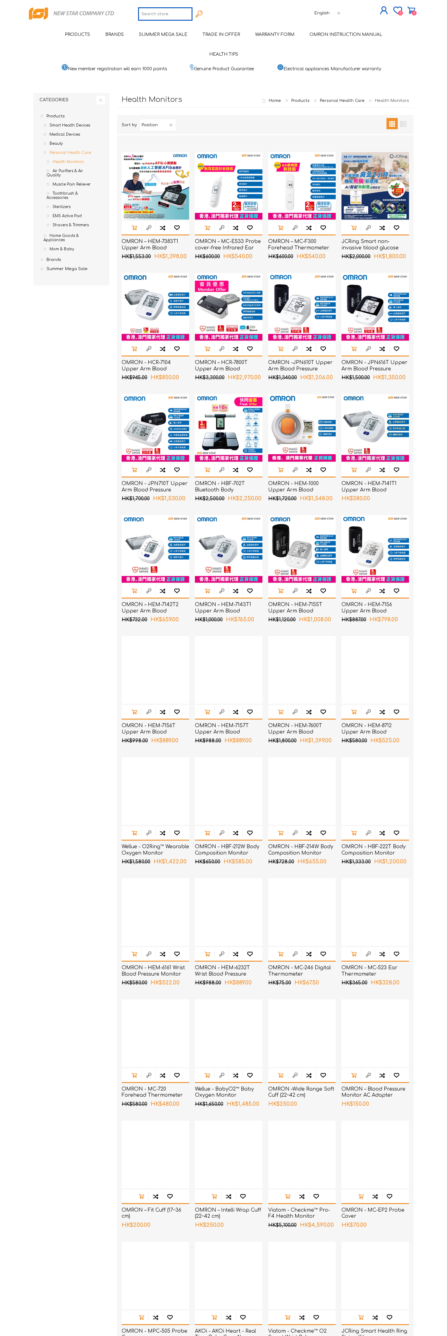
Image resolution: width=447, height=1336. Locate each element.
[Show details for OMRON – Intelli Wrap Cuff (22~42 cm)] (228, 1154)
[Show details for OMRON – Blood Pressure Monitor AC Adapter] (375, 1033)
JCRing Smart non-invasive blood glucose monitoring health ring (370, 248)
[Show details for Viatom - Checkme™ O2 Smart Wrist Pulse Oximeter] (302, 1275)
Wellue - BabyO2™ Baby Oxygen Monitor (224, 1092)
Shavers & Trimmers (71, 225)
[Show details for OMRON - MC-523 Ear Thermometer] (375, 912)
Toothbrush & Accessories (62, 195)
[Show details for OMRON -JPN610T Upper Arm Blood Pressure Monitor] (302, 307)
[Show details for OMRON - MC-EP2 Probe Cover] (375, 1154)
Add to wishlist (177, 227)
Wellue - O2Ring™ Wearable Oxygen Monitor (155, 850)
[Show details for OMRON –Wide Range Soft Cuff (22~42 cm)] (302, 1033)
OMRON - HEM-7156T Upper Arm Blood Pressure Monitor (148, 732)
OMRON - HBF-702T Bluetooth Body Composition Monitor (221, 490)
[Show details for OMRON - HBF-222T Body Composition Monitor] (375, 791)
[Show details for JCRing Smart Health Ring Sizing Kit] (375, 1275)
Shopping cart (411, 10)
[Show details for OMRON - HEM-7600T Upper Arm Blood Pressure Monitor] (302, 670)
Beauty (56, 143)
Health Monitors (68, 162)
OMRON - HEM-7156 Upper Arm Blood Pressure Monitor (366, 611)
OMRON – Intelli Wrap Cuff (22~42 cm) (228, 1213)
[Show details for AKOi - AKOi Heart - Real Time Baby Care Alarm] (228, 1275)
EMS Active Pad (67, 216)
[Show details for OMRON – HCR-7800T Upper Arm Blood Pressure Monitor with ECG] (228, 307)
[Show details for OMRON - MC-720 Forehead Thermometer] (155, 1033)
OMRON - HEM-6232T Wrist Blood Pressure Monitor (222, 974)
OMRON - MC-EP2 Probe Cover (372, 1213)
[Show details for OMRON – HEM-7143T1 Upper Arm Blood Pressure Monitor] (228, 549)
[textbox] (165, 14)
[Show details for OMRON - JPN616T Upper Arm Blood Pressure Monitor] (375, 307)
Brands (54, 260)
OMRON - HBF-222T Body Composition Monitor (373, 850)
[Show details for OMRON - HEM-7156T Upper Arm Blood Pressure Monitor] (155, 670)
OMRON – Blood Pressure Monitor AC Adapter (373, 1092)
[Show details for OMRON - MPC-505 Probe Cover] (155, 1275)
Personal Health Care (70, 153)
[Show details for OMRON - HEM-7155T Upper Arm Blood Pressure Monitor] (302, 549)
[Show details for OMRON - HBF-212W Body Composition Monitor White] (228, 791)
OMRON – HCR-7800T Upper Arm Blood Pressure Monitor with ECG (228, 369)
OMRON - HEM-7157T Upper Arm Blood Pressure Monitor (222, 732)
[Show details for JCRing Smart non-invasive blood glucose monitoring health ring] (375, 186)
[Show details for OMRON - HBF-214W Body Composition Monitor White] (302, 791)
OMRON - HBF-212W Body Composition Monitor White (227, 853)
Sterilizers (62, 207)
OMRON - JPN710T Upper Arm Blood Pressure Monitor (155, 490)
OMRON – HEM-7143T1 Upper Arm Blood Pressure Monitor (223, 611)
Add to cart (134, 227)
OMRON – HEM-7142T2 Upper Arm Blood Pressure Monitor (150, 611)
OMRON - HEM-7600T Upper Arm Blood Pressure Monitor (295, 732)
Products (56, 116)
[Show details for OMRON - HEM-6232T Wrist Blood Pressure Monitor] (228, 912)
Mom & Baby (62, 249)
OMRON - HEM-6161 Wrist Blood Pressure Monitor (153, 971)
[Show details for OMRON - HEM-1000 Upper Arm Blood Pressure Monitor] (302, 428)
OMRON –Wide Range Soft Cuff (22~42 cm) (301, 1092)
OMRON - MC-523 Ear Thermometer (369, 971)
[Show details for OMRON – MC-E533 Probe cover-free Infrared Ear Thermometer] (228, 186)
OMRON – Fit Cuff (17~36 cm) (151, 1213)
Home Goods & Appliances (61, 238)
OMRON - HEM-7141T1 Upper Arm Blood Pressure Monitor (369, 490)
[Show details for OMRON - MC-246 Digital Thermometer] (302, 912)
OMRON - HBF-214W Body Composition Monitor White (300, 853)
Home (275, 101)
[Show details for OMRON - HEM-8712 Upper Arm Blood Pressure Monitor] (375, 670)
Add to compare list (162, 227)
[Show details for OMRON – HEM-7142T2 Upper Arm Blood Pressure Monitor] (155, 549)
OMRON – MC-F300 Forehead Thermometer (298, 245)
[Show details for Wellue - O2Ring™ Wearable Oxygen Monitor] (155, 791)
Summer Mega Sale (67, 269)
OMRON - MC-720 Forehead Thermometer (152, 1092)
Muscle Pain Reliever (72, 184)
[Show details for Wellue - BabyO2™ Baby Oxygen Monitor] (228, 1033)
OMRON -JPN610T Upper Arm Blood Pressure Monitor (300, 369)
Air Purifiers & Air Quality (65, 173)
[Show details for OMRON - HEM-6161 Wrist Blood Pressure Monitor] (155, 912)
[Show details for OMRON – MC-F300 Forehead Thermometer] (302, 186)
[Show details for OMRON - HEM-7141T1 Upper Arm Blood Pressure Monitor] (375, 428)
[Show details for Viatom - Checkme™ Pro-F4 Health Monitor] (302, 1154)
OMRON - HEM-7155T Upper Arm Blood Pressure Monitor (295, 611)
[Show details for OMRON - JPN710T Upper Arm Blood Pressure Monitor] (155, 428)
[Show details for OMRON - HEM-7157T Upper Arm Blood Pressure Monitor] (228, 670)
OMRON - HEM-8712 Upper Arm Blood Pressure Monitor (366, 732)
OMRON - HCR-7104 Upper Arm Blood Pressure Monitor (146, 369)
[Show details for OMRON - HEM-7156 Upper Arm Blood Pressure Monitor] (375, 549)
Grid (392, 123)
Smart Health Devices (70, 125)
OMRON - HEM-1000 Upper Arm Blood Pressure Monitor (293, 490)
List (403, 123)
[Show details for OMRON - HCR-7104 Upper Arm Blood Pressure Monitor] (155, 307)
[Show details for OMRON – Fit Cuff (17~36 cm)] (155, 1154)
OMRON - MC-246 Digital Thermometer (299, 971)
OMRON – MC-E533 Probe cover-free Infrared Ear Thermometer (228, 248)
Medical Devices (65, 134)
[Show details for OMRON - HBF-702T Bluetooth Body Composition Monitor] (228, 428)
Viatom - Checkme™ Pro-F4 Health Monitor (299, 1213)
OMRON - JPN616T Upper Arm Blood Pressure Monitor (374, 369)
